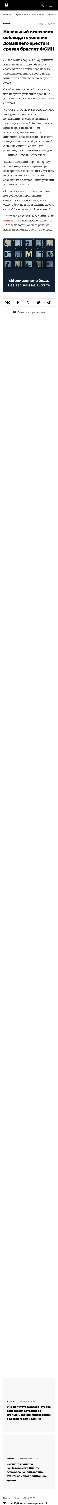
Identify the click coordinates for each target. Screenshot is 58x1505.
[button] (50, 5)
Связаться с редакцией (31, 312)
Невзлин (7, 14)
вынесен (9, 220)
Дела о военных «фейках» (30, 14)
